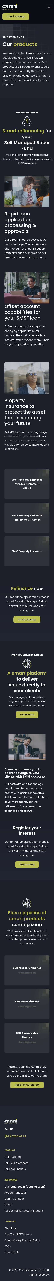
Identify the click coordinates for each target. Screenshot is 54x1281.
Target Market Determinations (24, 1210)
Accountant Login (15, 1193)
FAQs (7, 1246)
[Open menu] (49, 6)
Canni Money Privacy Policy (22, 1240)
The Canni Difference (18, 1234)
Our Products (12, 1157)
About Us (10, 1228)
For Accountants (15, 1169)
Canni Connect (14, 1199)
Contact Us (11, 1252)
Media (8, 1204)
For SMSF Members (16, 1163)
